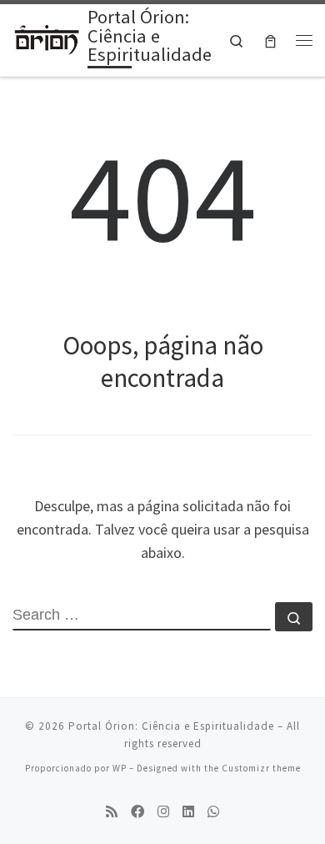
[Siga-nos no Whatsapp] (213, 811)
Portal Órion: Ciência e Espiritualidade (171, 726)
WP (119, 768)
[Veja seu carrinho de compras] (270, 40)
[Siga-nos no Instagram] (163, 811)
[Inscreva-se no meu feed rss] (112, 811)
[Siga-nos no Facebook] (137, 811)
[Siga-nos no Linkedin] (188, 811)
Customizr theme (261, 768)
